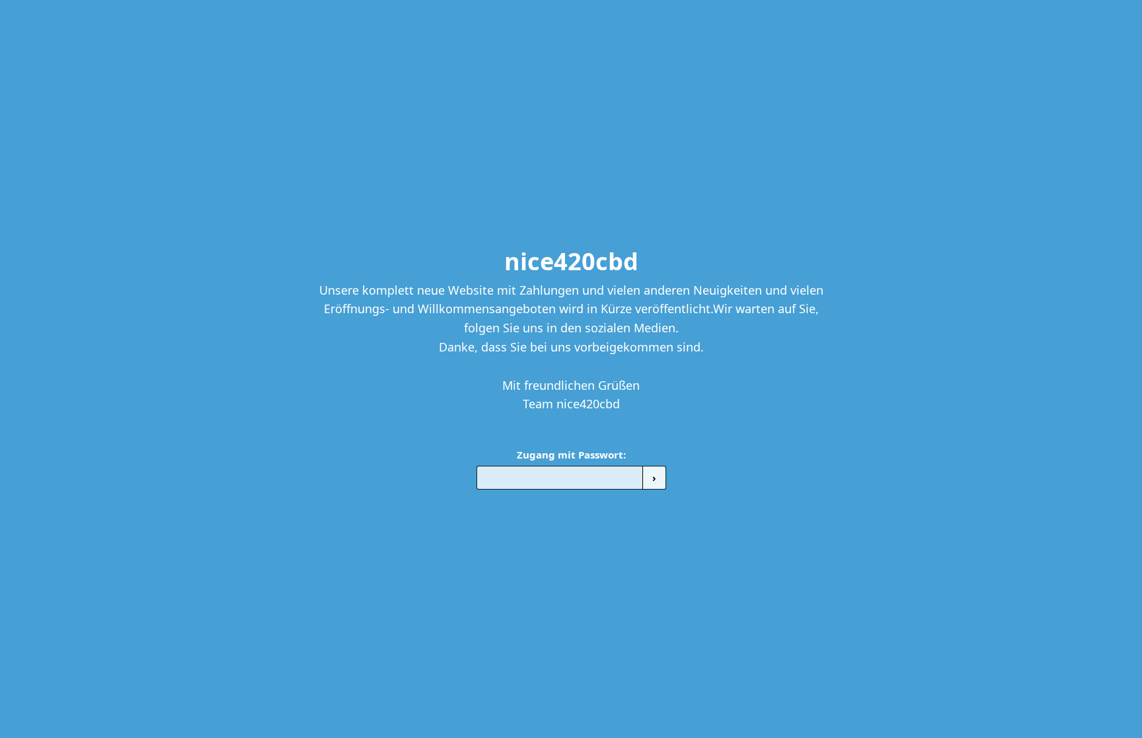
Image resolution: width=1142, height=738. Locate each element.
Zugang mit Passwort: (571, 454)
